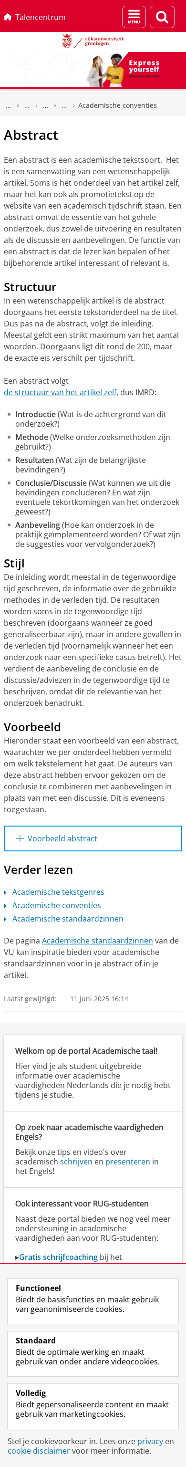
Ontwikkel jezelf (27, 105)
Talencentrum (40, 17)
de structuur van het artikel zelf (60, 392)
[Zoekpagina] (162, 17)
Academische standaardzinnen (68, 918)
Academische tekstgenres (58, 892)
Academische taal (46, 105)
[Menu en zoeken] (134, 17)
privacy (150, 1441)
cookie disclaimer (39, 1451)
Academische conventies (117, 105)
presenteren (127, 1161)
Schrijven (64, 105)
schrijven (76, 1161)
